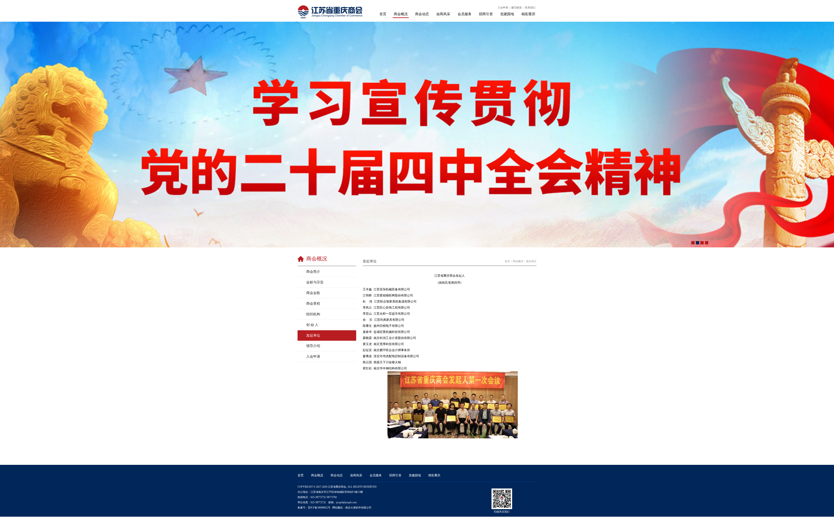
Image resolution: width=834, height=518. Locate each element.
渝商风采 (443, 14)
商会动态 (422, 14)
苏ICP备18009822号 (319, 507)
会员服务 (465, 14)
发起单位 (531, 261)
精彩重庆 (528, 14)
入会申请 (503, 7)
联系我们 (530, 7)
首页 (382, 14)
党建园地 (507, 14)
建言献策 (516, 7)
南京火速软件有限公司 (358, 507)
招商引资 (486, 14)
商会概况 (401, 14)
